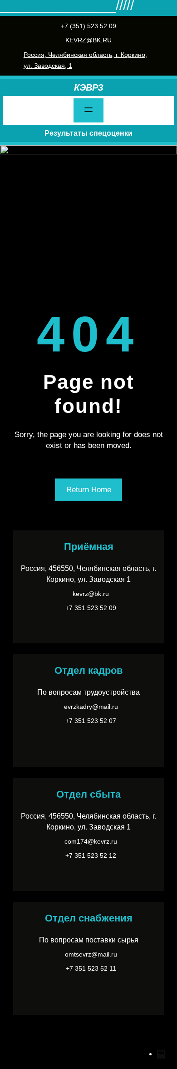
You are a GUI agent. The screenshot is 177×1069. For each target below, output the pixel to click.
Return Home (88, 489)
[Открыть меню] (88, 110)
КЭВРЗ (88, 87)
